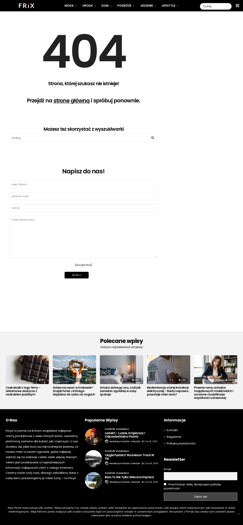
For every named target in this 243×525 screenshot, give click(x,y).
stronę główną (71, 100)
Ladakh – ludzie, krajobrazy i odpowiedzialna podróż (125, 435)
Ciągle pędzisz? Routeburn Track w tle (129, 457)
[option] (27, 376)
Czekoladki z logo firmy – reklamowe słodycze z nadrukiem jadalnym (23, 391)
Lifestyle (168, 6)
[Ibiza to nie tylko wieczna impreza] (93, 480)
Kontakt (172, 430)
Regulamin (174, 437)
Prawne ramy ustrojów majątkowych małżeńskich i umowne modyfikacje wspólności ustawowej (213, 393)
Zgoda (110, 520)
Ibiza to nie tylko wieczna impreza (129, 477)
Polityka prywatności (181, 443)
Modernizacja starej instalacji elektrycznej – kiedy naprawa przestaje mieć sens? (168, 391)
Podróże (124, 6)
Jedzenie (146, 6)
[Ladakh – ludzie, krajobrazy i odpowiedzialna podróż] (93, 436)
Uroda (87, 6)
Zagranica (122, 429)
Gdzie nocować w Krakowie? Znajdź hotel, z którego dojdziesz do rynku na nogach (74, 391)
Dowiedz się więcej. (127, 520)
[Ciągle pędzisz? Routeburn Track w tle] (93, 458)
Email (167, 469)
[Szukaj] (152, 137)
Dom (105, 6)
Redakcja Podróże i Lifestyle (125, 441)
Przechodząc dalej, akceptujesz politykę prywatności (192, 486)
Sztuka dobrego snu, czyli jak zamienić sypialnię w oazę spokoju (120, 391)
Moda (69, 6)
